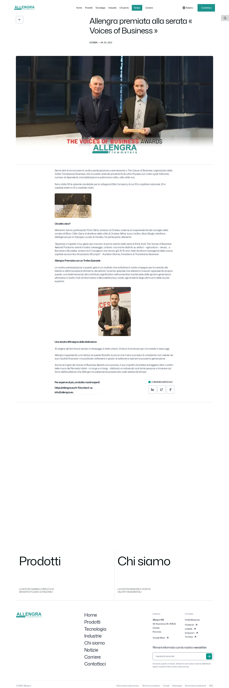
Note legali (177, 685)
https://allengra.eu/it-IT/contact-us (74, 387)
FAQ (211, 685)
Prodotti (92, 621)
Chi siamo (94, 642)
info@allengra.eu (64, 392)
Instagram (190, 632)
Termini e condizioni (151, 685)
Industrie (93, 635)
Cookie (166, 685)
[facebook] (170, 390)
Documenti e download (195, 685)
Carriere (92, 656)
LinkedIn (188, 628)
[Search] (225, 18)
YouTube (189, 636)
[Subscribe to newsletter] (209, 656)
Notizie (91, 649)
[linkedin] (152, 390)
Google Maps (159, 637)
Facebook (189, 624)
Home (90, 614)
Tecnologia (95, 628)
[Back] (19, 19)
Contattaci (206, 7)
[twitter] (161, 390)
